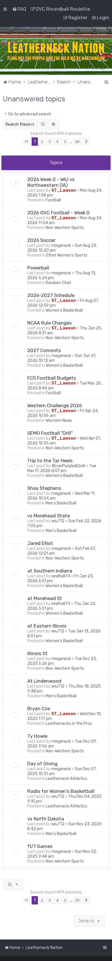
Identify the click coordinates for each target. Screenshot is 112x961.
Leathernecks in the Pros (69, 723)
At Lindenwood (44, 681)
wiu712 (57, 521)
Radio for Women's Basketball (60, 791)
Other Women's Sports (66, 255)
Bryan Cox (38, 708)
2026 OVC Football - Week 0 (58, 213)
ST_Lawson (63, 190)
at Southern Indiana (49, 571)
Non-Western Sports (65, 227)
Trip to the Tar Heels (50, 460)
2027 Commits (44, 350)
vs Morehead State (48, 516)
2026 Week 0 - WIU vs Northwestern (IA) (51, 182)
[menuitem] (19, 9)
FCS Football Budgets (51, 378)
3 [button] (50, 141)
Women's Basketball (64, 310)
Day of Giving (42, 763)
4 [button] (57, 141)
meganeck (61, 245)
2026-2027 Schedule (50, 295)
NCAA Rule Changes (49, 323)
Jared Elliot (40, 543)
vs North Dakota (45, 819)
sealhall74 (60, 576)
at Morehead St (44, 598)
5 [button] (65, 141)
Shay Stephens (44, 488)
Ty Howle (37, 736)
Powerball (38, 268)
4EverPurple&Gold (68, 465)
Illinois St (37, 653)
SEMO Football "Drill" (50, 433)
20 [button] (77, 141)
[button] (26, 142)
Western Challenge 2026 (54, 405)
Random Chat (58, 282)
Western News (59, 420)
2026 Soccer (41, 240)
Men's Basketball (61, 503)
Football (53, 200)
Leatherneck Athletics (66, 778)
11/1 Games (40, 846)
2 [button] (42, 141)
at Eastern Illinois (47, 626)
